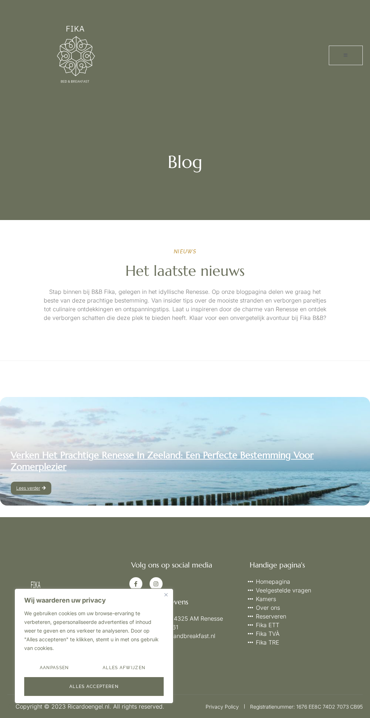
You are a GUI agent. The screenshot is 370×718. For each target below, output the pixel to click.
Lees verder (28, 488)
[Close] (166, 594)
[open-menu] (346, 55)
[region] (93, 646)
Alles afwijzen (124, 667)
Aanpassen (54, 667)
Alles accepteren (94, 686)
